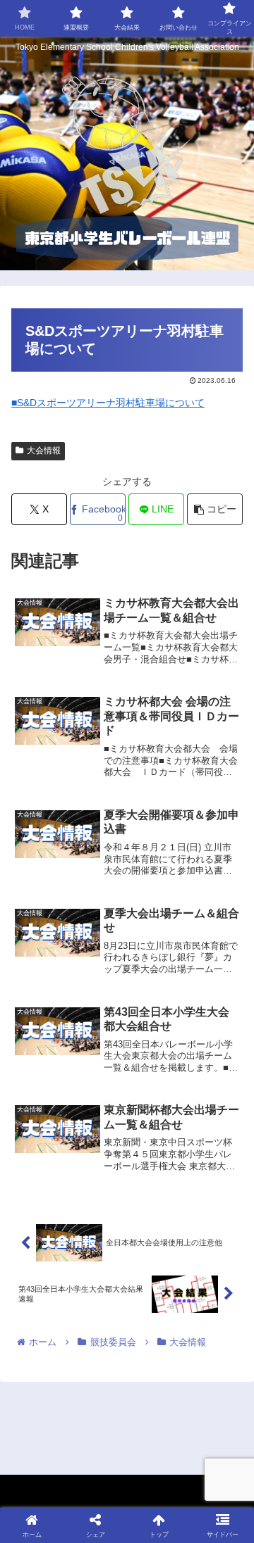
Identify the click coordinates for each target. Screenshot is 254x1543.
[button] (215, 509)
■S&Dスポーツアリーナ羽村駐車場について (108, 402)
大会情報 (44, 450)
